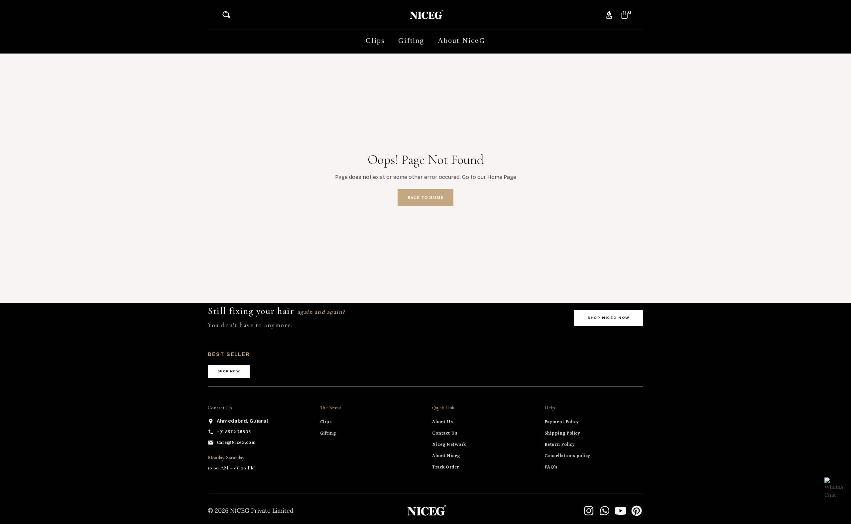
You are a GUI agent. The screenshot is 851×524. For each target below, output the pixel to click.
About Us (442, 421)
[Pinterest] (636, 510)
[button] (228, 15)
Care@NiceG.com (236, 442)
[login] (609, 14)
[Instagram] (588, 510)
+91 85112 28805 (234, 431)
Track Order (445, 466)
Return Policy (560, 444)
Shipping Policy (562, 433)
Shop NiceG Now (608, 318)
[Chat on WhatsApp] (834, 487)
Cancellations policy (567, 455)
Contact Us (444, 433)
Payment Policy (562, 421)
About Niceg (446, 455)
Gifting (328, 433)
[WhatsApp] (604, 510)
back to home (425, 197)
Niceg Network (449, 444)
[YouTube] (620, 510)
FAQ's (551, 466)
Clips (326, 421)
